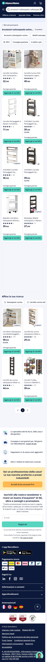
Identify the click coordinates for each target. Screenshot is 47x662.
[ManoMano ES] (21, 607)
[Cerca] (8, 9)
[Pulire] (40, 9)
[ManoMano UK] (10, 607)
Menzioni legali (8, 633)
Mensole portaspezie (11, 25)
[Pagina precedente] (18, 410)
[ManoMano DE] (15, 607)
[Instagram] (15, 579)
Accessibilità (7, 647)
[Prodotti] (3, 9)
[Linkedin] (4, 579)
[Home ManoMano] (16, 3)
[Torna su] (37, 607)
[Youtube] (21, 579)
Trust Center (7, 640)
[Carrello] (40, 3)
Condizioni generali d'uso (24, 640)
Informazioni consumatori (12, 644)
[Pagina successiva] (27, 410)
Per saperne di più (26, 538)
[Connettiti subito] (34, 3)
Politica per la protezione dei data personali (20, 637)
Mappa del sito (28, 630)
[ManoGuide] (39, 656)
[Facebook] (10, 579)
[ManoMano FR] (4, 607)
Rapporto (29, 644)
